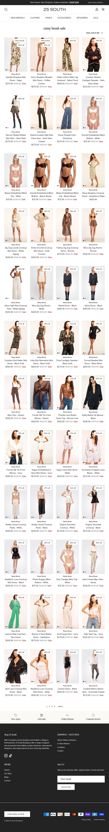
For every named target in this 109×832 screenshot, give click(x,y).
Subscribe (66, 787)
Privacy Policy (86, 819)
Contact (60, 751)
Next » (60, 706)
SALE (95, 18)
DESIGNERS (82, 18)
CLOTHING (35, 18)
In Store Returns (63, 744)
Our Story (7, 774)
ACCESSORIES (64, 18)
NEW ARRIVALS (18, 18)
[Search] (6, 9)
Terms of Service (99, 819)
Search (7, 770)
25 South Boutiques (16, 821)
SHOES (48, 18)
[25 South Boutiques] (55, 9)
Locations (61, 747)
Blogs (6, 777)
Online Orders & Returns (66, 740)
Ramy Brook (15, 74)
